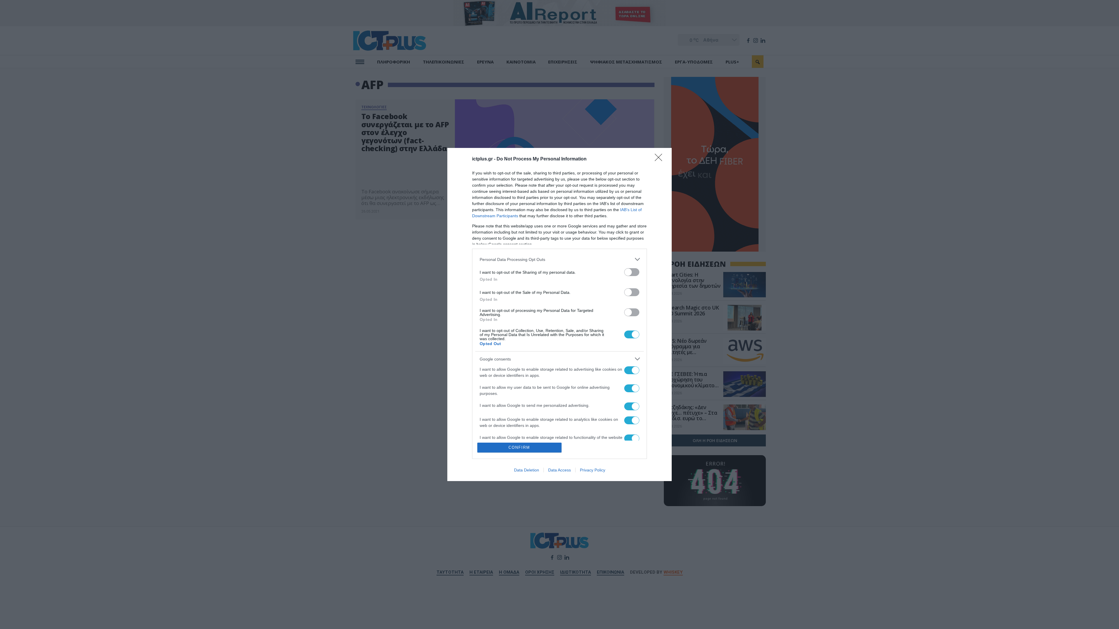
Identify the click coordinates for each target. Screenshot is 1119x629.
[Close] (660, 159)
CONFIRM (519, 447)
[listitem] (559, 259)
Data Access (559, 470)
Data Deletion (526, 470)
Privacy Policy (592, 470)
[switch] (631, 272)
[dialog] (559, 314)
